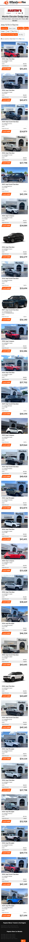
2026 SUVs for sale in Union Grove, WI (9, 926)
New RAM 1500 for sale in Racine (8, 934)
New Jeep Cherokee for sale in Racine (9, 938)
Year (8, 31)
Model (3, 31)
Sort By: (21, 34)
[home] (14, 2)
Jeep (26, 28)
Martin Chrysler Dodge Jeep (10, 34)
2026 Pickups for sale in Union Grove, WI (10, 927)
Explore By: (4, 28)
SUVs (20, 28)
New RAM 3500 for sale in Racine (8, 936)
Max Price (14, 31)
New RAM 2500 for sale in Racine (8, 937)
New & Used (12, 28)
